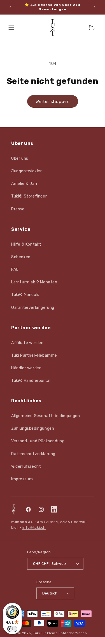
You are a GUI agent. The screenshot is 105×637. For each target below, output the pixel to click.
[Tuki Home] (13, 509)
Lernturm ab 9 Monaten (34, 282)
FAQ (15, 269)
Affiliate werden (27, 342)
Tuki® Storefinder (29, 196)
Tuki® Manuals (25, 294)
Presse (18, 209)
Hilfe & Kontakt (26, 244)
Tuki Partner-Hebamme (34, 355)
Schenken (21, 257)
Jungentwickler (26, 171)
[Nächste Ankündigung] (94, 7)
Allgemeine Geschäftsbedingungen (45, 415)
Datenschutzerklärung (33, 454)
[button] (11, 27)
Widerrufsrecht (26, 466)
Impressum (22, 479)
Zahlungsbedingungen (32, 428)
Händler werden (26, 368)
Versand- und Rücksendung (37, 441)
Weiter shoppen (53, 101)
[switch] (12, 629)
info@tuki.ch (34, 527)
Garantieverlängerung (32, 307)
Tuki (36, 633)
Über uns (19, 158)
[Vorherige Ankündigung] (10, 7)
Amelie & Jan (24, 183)
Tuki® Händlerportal (30, 380)
